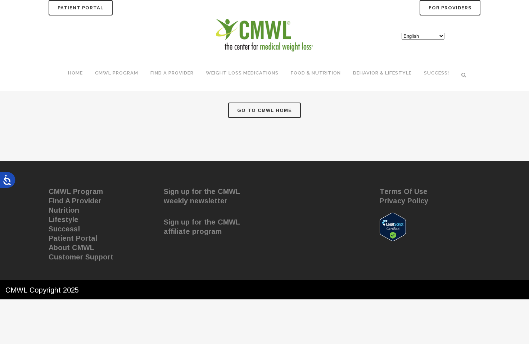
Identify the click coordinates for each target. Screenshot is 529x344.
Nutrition (64, 210)
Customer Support (81, 257)
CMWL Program (76, 191)
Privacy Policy (404, 201)
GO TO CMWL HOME (264, 110)
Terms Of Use (404, 191)
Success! (64, 229)
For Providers (450, 7)
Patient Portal (81, 7)
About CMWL (71, 248)
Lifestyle (63, 219)
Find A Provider (75, 201)
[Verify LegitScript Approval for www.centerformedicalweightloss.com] (393, 226)
